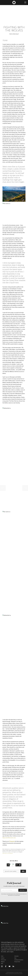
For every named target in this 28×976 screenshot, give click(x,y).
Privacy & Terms (17, 961)
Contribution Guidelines (18, 959)
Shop (2, 963)
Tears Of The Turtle (25, 488)
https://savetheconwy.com (9, 837)
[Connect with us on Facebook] (6, 967)
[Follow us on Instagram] (2, 967)
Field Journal (3, 959)
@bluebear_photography (8, 853)
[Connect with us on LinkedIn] (13, 967)
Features (2, 958)
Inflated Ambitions (3, 488)
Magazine (3, 961)
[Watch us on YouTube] (9, 967)
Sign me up (23, 890)
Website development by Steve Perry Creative (14, 973)
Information (16, 956)
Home (2, 956)
